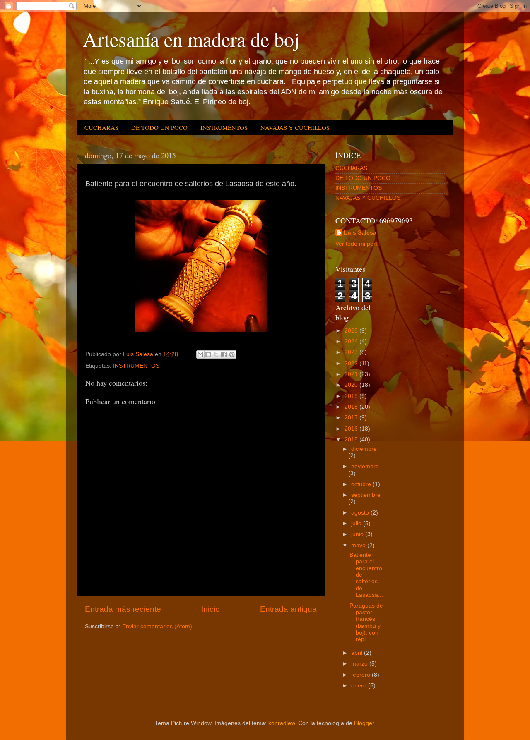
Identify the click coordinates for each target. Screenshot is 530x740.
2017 (351, 417)
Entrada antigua (288, 609)
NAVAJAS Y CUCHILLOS (295, 127)
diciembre (364, 449)
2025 (351, 331)
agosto (361, 513)
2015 (351, 439)
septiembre (366, 495)
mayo (359, 545)
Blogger (364, 723)
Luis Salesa (360, 233)
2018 (351, 407)
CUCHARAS (101, 127)
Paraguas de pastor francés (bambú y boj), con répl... (366, 622)
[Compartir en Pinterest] (232, 354)
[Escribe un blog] (208, 354)
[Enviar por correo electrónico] (200, 354)
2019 (351, 396)
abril (357, 653)
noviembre (365, 466)
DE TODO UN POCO (159, 127)
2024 (351, 341)
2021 (351, 374)
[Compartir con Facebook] (224, 354)
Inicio (210, 609)
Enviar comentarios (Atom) (157, 626)
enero (359, 686)
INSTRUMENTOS (224, 127)
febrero (361, 675)
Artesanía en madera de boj (191, 39)
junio (358, 534)
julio (357, 523)
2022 (351, 363)
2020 (351, 385)
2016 (351, 429)
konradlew (281, 723)
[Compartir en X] (216, 354)
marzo (360, 664)
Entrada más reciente (123, 609)
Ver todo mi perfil (357, 244)
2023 (351, 352)
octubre (362, 484)
